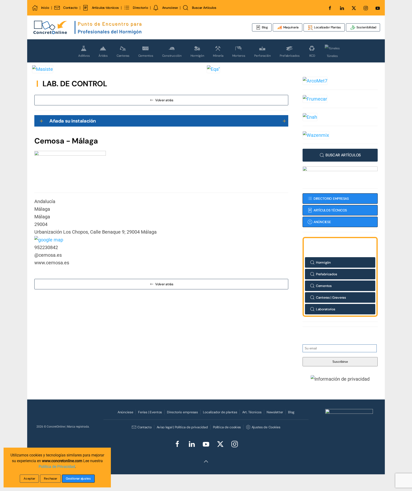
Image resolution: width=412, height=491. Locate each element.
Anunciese (170, 7)
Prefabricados (290, 56)
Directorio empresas (182, 412)
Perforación (262, 56)
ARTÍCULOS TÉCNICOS (330, 210)
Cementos (145, 56)
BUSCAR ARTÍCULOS (343, 155)
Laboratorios (325, 309)
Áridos (103, 56)
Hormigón (197, 56)
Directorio (140, 7)
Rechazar (50, 478)
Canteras (123, 56)
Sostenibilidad (366, 27)
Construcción (172, 56)
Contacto (70, 7)
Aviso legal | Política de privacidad (182, 427)
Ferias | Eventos (150, 412)
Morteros (238, 56)
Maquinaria (291, 27)
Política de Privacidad (57, 466)
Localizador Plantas (327, 27)
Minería (218, 56)
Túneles (332, 56)
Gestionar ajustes (78, 478)
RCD (312, 56)
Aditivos (84, 56)
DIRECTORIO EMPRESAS (331, 198)
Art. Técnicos (252, 412)
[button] (340, 378)
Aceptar (29, 478)
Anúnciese (125, 412)
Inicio (45, 7)
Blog (265, 27)
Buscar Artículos (204, 7)
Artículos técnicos (105, 7)
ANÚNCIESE (322, 222)
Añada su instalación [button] (72, 121)
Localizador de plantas (220, 412)
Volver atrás (164, 100)
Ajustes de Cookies (266, 427)
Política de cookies (227, 427)
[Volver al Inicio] (88, 27)
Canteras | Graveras (331, 297)
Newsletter (275, 412)
